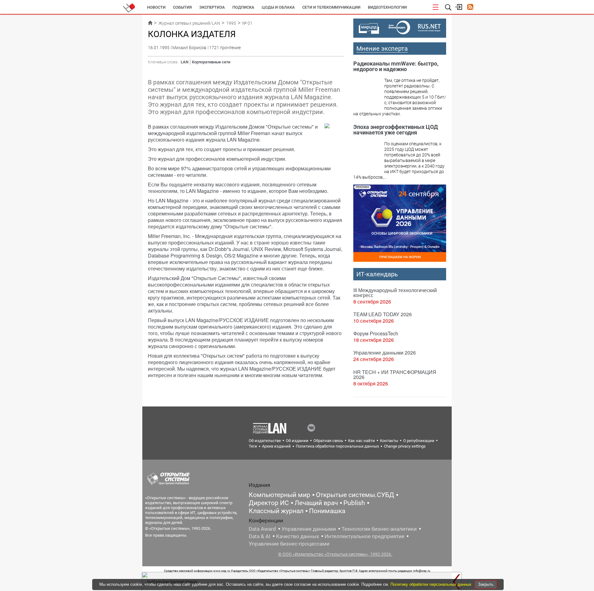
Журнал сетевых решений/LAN (189, 23)
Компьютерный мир (279, 495)
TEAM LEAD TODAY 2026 (382, 314)
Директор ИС (269, 503)
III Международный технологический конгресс (395, 293)
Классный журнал (276, 511)
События (182, 7)
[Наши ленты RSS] (470, 7)
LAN (184, 62)
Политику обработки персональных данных (431, 584)
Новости (156, 7)
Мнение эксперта (382, 48)
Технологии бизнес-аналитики (379, 529)
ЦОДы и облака (278, 7)
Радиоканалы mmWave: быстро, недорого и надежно (395, 66)
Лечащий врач (316, 503)
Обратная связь (328, 440)
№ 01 (247, 23)
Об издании (297, 440)
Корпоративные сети (211, 62)
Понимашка (327, 511)
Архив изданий (276, 446)
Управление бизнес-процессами (289, 544)
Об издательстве (265, 440)
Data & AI (259, 536)
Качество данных (297, 536)
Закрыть (485, 584)
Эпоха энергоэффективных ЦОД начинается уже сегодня (395, 130)
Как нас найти (361, 440)
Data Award (262, 529)
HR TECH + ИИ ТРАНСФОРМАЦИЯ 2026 (394, 374)
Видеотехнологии (387, 7)
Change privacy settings (405, 446)
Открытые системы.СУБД (355, 495)
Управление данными (309, 529)
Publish (354, 503)
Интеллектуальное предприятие (364, 536)
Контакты (389, 440)
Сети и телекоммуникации (331, 7)
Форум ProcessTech (375, 333)
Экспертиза (212, 7)
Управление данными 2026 (384, 352)
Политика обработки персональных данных (337, 446)
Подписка (243, 7)
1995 (231, 23)
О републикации (418, 440)
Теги (253, 446)
